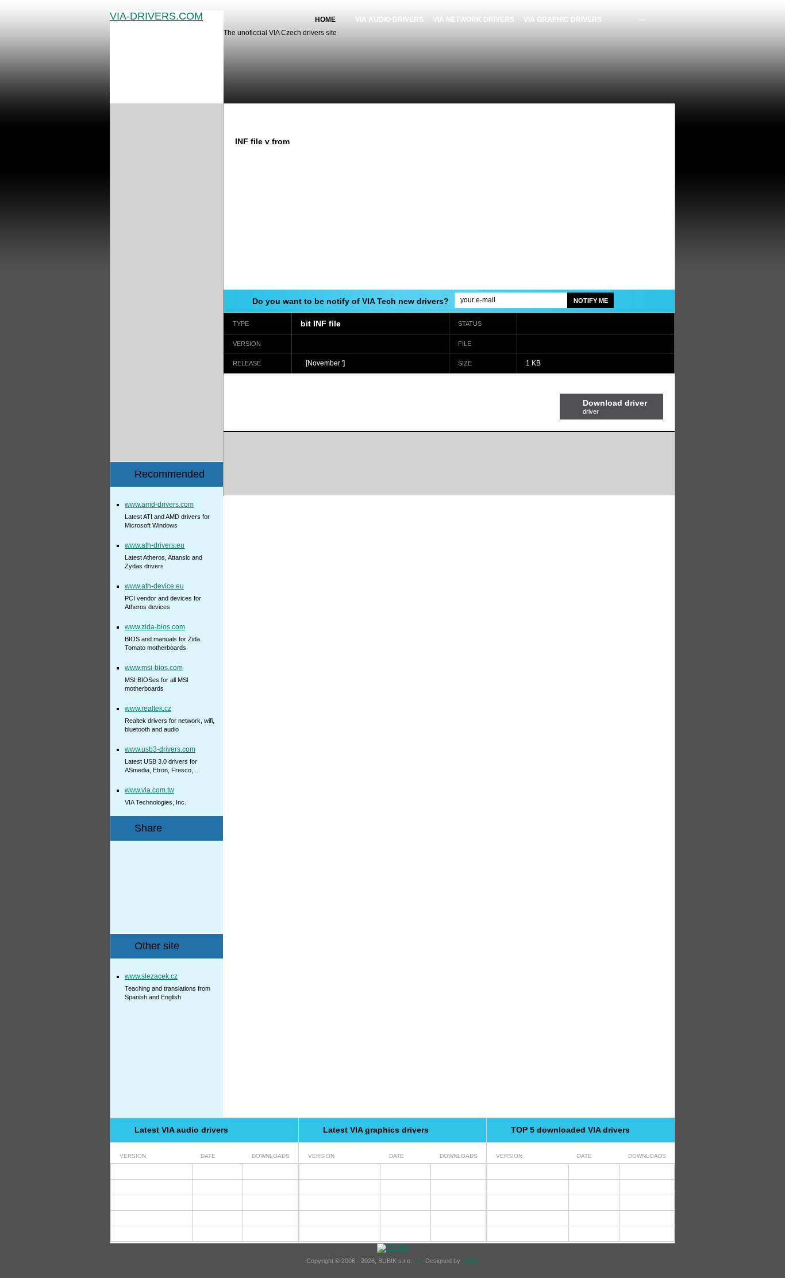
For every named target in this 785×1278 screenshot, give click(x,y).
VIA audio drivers (389, 20)
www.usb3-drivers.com (160, 749)
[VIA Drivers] (167, 56)
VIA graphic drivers (563, 20)
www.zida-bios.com (155, 627)
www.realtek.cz (148, 709)
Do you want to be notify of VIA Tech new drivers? (350, 301)
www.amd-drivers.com (159, 505)
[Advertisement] (578, 208)
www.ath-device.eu (154, 586)
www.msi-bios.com (154, 668)
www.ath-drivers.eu (154, 545)
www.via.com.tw (149, 790)
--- (641, 20)
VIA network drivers (473, 20)
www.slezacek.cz (151, 976)
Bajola (470, 1260)
